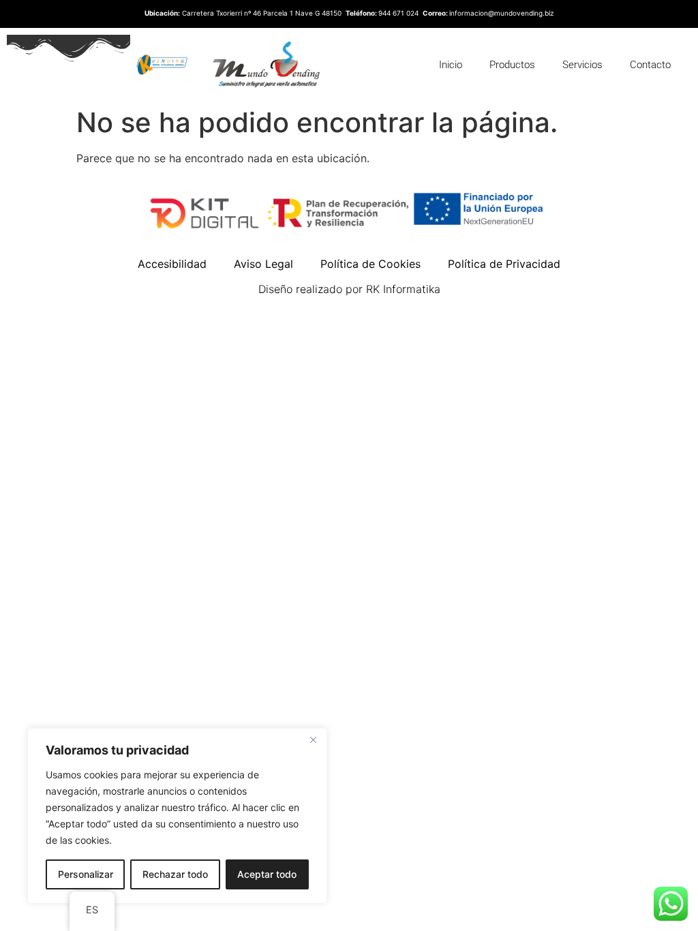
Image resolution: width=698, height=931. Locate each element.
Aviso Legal (263, 264)
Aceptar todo (267, 874)
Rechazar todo (175, 874)
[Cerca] (313, 739)
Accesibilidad (172, 264)
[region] (177, 816)
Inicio (450, 65)
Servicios (582, 65)
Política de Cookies (370, 264)
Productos (512, 65)
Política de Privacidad (504, 264)
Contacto (650, 65)
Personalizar (85, 874)
